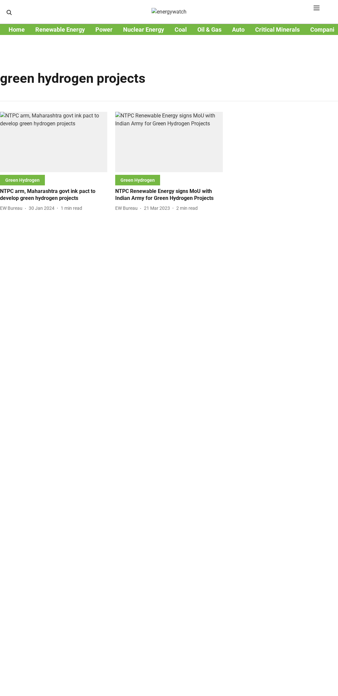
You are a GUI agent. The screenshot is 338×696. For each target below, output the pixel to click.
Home (17, 29)
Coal (181, 29)
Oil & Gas (209, 29)
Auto (238, 29)
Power (104, 29)
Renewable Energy (60, 29)
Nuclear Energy (143, 29)
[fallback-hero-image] (53, 142)
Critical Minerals (277, 29)
